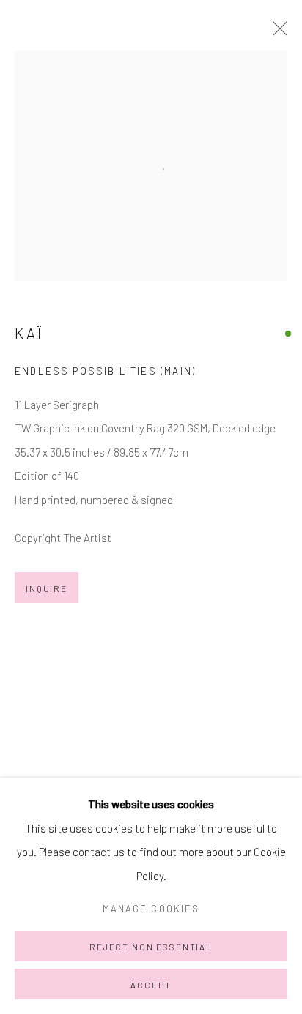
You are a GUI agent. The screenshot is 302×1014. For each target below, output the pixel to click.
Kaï (29, 333)
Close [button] (276, 33)
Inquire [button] (46, 588)
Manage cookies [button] (151, 909)
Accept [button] (150, 985)
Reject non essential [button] (151, 947)
